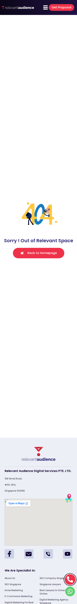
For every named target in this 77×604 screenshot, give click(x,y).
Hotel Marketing (14, 590)
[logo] (18, 7)
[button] (61, 7)
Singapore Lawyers (50, 584)
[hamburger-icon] (45, 8)
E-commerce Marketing (18, 596)
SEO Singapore (13, 584)
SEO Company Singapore (54, 578)
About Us (10, 578)
